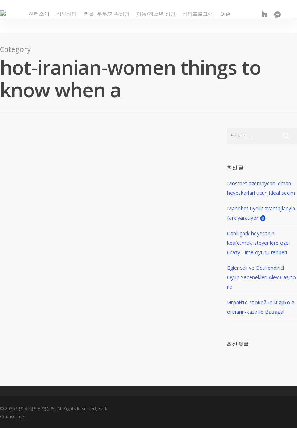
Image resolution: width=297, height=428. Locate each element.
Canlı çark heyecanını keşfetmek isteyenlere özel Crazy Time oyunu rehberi (258, 243)
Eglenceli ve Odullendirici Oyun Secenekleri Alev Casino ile (261, 277)
